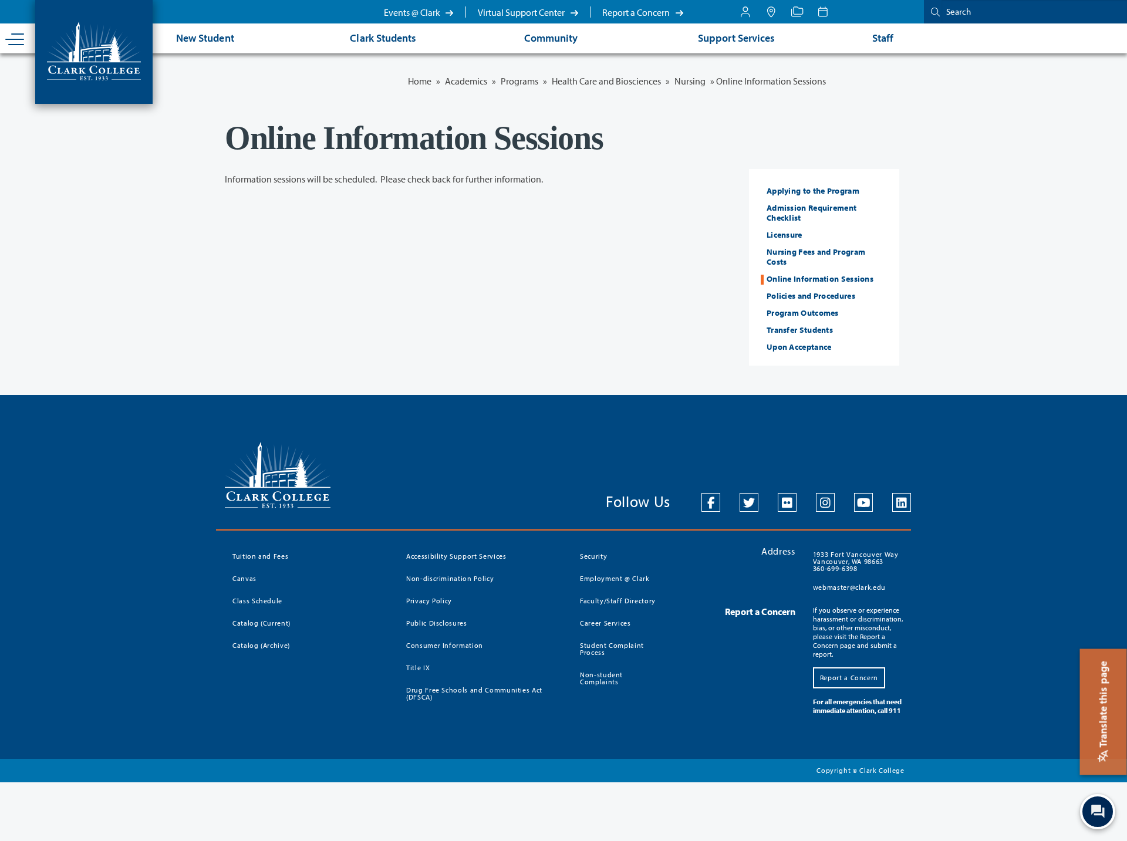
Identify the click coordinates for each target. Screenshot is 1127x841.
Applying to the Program (813, 190)
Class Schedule (257, 600)
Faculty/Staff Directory (618, 600)
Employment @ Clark (615, 578)
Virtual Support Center (522, 12)
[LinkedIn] (901, 502)
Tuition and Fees (260, 556)
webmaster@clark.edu (849, 587)
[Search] (933, 11)
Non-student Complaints (601, 678)
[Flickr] (787, 502)
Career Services (605, 623)
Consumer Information (444, 645)
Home (419, 81)
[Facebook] (710, 502)
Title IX (418, 667)
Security (593, 556)
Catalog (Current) (261, 623)
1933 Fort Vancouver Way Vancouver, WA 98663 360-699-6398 (856, 561)
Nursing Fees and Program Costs (816, 256)
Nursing (690, 81)
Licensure (784, 234)
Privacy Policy (429, 600)
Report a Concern (637, 12)
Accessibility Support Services (456, 556)
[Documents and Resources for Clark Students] (745, 11)
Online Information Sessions (820, 278)
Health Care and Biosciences (606, 81)
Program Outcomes (803, 313)
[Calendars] (823, 11)
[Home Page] (94, 50)
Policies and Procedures (811, 296)
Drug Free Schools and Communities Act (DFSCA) (474, 693)
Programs (519, 81)
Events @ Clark (413, 12)
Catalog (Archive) (261, 645)
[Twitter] (749, 502)
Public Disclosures (436, 623)
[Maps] (771, 11)
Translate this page (1103, 705)
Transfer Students (800, 330)
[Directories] (797, 11)
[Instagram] (825, 502)
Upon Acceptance (799, 347)
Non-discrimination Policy (450, 578)
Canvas (244, 578)
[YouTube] (863, 502)
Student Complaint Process (612, 649)
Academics (466, 81)
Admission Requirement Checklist (811, 212)
